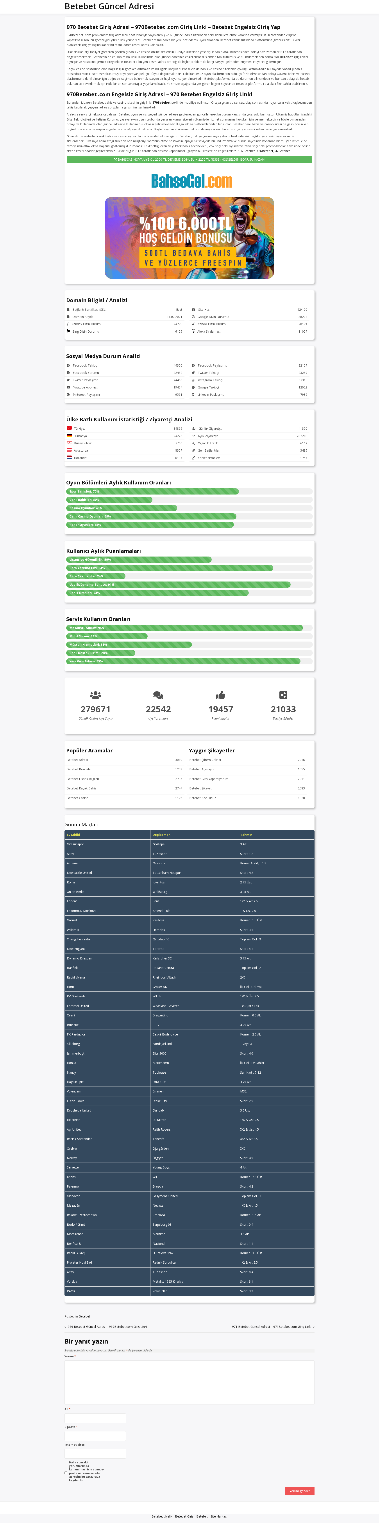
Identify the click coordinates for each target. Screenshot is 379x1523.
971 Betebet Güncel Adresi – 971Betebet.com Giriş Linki (271, 1326)
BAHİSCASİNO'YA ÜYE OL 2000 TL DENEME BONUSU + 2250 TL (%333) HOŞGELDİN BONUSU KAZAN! (191, 159)
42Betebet (282, 151)
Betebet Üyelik (162, 1516)
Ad (67, 1409)
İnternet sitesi (75, 1445)
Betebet (84, 1316)
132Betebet (246, 151)
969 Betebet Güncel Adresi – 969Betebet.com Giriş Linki (107, 1326)
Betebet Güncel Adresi (109, 6)
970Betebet (161, 102)
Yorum (70, 1356)
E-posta (71, 1427)
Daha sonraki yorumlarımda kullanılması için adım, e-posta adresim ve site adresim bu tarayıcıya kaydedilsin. (86, 1471)
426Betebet (265, 151)
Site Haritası (219, 1516)
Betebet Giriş (184, 1516)
